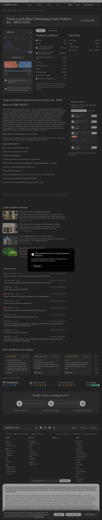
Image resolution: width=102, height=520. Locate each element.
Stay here (37, 266)
